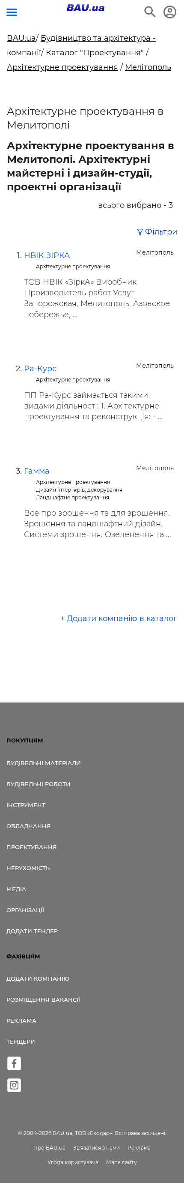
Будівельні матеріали (43, 763)
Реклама (21, 1020)
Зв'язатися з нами (96, 1147)
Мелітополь (148, 67)
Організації (25, 910)
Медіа (16, 889)
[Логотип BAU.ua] (85, 7)
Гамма (37, 471)
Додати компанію (37, 978)
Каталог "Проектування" (95, 52)
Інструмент (25, 805)
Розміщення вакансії (43, 999)
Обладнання (28, 826)
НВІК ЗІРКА (47, 255)
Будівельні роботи (38, 784)
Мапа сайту (121, 1162)
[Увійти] (170, 12)
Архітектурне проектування (62, 67)
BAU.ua (21, 38)
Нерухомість (28, 868)
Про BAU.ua (49, 1147)
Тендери (20, 1041)
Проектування (31, 847)
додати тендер (32, 931)
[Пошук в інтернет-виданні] (150, 12)
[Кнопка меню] (11, 12)
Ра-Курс (40, 368)
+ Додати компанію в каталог (118, 618)
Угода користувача (72, 1162)
